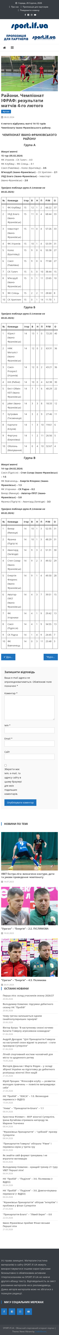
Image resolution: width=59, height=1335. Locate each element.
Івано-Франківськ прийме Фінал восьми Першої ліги (26, 1224)
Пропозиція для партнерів (35, 6)
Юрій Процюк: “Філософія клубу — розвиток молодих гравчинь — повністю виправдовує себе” (29, 1084)
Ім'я (7, 725)
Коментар (11, 693)
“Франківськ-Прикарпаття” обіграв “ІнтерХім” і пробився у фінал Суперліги (30, 1204)
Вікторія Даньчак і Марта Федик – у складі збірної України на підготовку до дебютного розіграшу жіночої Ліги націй (29, 1069)
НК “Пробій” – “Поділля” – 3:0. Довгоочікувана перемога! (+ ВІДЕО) (30, 1192)
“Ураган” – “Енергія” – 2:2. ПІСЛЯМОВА (25, 928)
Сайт (7, 751)
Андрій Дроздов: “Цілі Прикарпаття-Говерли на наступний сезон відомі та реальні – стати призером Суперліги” (29, 1042)
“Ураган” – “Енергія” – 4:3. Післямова (23, 980)
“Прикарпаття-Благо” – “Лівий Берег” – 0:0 (27, 1214)
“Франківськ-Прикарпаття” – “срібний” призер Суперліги (30, 1133)
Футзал (6, 111)
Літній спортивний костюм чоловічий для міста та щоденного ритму (28, 1056)
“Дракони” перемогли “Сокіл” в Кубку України (10, 657)
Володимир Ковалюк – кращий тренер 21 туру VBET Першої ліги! (30, 1168)
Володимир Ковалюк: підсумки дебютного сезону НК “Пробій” (28, 1005)
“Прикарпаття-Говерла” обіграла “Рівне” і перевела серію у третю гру (27, 1145)
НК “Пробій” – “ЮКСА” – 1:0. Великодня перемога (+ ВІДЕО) (25, 1098)
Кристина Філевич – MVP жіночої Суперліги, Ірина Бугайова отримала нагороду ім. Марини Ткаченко (29, 1120)
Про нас (15, 6)
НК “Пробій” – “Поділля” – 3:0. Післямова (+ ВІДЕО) (28, 1180)
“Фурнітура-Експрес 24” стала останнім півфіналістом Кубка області (52, 657)
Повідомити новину (29, 10)
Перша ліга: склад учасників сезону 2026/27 (28, 995)
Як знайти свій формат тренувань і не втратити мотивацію (25, 1157)
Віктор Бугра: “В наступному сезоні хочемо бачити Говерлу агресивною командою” (28, 1029)
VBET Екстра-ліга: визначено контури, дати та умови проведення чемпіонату (27, 875)
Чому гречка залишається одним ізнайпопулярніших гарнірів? (22, 1017)
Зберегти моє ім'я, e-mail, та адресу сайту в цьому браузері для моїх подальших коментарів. (13, 781)
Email (8, 738)
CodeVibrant (40, 1331)
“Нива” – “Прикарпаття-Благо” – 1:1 (23, 1108)
